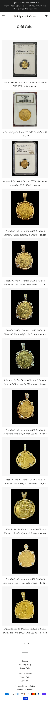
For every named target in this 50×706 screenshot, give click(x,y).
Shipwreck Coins (28, 686)
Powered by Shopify (25, 689)
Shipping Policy (25, 664)
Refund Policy (25, 668)
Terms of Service (25, 673)
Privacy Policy (25, 677)
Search (25, 661)
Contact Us (25, 681)
